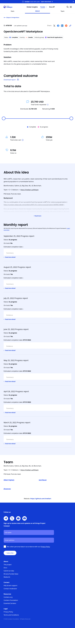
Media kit (7, 577)
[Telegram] (6, 518)
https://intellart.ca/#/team (29, 190)
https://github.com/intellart (40, 499)
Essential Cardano (10, 603)
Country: (26, 37)
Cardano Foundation (11, 600)
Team (62, 11)
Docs (5, 568)
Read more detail (10, 257)
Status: (11, 37)
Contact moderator (10, 589)
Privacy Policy (8, 612)
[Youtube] (18, 518)
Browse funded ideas (11, 574)
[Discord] (24, 518)
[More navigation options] (70, 7)
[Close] (73, 1)
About (37, 11)
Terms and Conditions (11, 615)
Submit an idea (9, 571)
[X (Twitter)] (12, 518)
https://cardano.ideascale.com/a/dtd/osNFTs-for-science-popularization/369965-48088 (33, 205)
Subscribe (10, 553)
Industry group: (48, 37)
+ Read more (37, 216)
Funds (42, 7)
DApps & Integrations (12, 17)
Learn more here (46, 1)
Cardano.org (8, 597)
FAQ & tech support (10, 585)
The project (8, 565)
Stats (12, 11)
